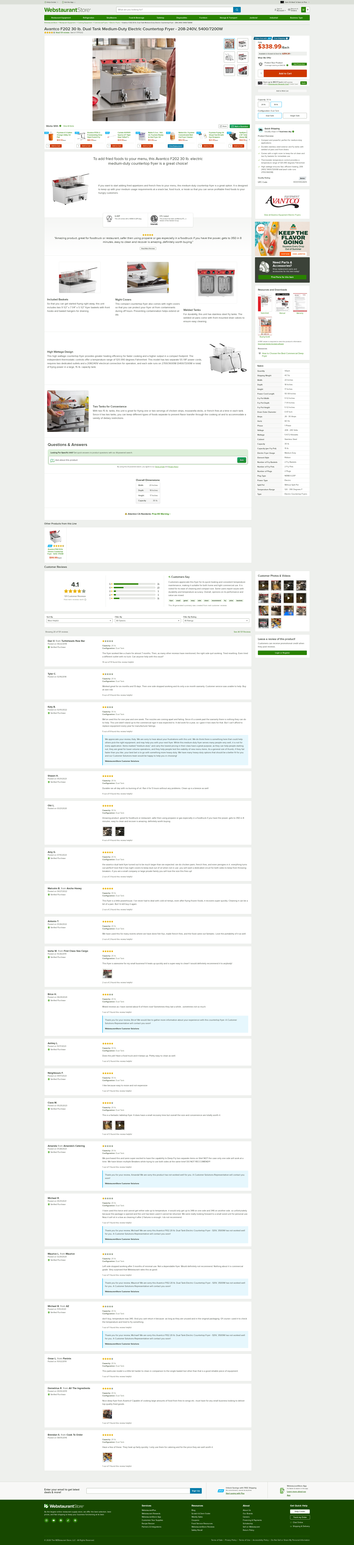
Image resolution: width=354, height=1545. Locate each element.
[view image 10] (276, 610)
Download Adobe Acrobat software (271, 344)
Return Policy (248, 1530)
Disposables (181, 18)
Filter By (118, 617)
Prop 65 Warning (160, 514)
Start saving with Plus (235, 1493)
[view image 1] (107, 831)
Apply (304, 83)
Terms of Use (160, 467)
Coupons (195, 1520)
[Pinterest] (75, 1520)
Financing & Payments (252, 1520)
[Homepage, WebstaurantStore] (67, 10)
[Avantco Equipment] (282, 202)
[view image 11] (288, 610)
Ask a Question (241, 126)
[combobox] (174, 9)
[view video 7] (288, 598)
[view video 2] (120, 831)
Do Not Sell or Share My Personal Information (290, 1540)
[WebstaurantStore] (78, 1506)
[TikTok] (68, 1520)
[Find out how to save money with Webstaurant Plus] (47, 133)
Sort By (50, 617)
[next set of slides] (249, 139)
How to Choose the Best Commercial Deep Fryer (283, 354)
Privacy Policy (173, 467)
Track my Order (300, 1517)
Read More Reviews (148, 248)
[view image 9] (263, 610)
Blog (193, 1510)
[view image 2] (276, 585)
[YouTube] (53, 1520)
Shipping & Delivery (301, 1526)
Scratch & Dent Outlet (201, 1514)
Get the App (68, 2)
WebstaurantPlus (149, 1510)
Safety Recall (197, 1530)
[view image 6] (276, 598)
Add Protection (299, 64)
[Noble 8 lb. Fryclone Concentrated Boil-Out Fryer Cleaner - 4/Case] (181, 139)
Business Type (296, 18)
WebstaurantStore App (151, 1517)
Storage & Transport (228, 18)
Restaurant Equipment (61, 18)
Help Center (51, 2)
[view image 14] (276, 623)
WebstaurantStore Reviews (203, 1527)
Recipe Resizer (148, 1523)
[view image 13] (263, 623)
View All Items (68, 126)
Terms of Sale (217, 1540)
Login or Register (282, 653)
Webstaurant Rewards (151, 1514)
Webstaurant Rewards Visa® (278, 84)
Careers (246, 1517)
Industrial (274, 18)
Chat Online (298, 1522)
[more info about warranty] (287, 65)
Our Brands (248, 1514)
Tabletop (160, 18)
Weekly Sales (197, 1517)
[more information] (293, 131)
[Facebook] (61, 1520)
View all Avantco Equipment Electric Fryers (282, 215)
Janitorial (253, 18)
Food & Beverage (136, 18)
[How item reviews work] (85, 599)
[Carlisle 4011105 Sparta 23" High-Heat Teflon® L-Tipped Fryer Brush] (120, 139)
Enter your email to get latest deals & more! (61, 1491)
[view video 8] (301, 598)
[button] (229, 43)
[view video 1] (263, 585)
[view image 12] (301, 610)
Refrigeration (88, 18)
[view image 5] (263, 598)
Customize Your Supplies (152, 1520)
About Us (247, 1510)
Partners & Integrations (151, 1527)
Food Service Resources (202, 1523)
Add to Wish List (282, 91)
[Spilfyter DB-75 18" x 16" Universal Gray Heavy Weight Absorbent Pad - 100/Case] (242, 139)
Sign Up (196, 1491)
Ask (242, 460)
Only (260, 42)
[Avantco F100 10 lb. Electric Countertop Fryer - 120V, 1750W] (55, 545)
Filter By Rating (189, 617)
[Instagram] (46, 1520)
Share (224, 126)
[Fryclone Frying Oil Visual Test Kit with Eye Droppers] (211, 139)
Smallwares (112, 18)
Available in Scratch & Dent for (274, 53)
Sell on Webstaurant (251, 1527)
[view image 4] (301, 585)
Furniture (203, 18)
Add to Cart (56, 146)
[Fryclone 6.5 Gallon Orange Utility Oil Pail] (59, 139)
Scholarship (248, 1523)
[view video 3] (288, 585)
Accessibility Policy (261, 1540)
